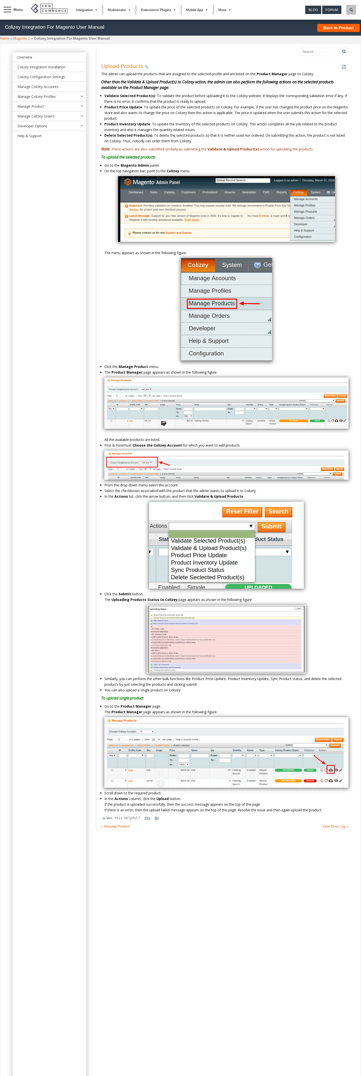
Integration (84, 10)
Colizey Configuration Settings (41, 76)
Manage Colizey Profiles (36, 96)
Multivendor (117, 10)
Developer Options (32, 126)
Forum (331, 10)
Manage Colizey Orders (36, 116)
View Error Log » (335, 826)
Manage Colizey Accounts (37, 86)
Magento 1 (21, 38)
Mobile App (194, 10)
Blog (313, 10)
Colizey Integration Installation (41, 67)
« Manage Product (115, 826)
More (222, 10)
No (157, 818)
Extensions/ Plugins (156, 10)
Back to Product (338, 28)
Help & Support (29, 135)
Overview (24, 57)
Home (4, 38)
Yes (147, 818)
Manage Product (30, 106)
